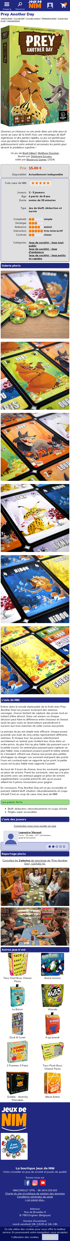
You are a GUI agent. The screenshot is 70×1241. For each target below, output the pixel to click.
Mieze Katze (52, 1096)
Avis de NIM (19, 18)
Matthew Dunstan (48, 153)
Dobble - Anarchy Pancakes (17, 1098)
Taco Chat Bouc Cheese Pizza (17, 979)
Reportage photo (49, 18)
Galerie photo (6, 18)
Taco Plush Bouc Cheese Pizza (52, 1067)
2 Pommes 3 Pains (17, 1065)
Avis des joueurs (33, 18)
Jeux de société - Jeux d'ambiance (43, 250)
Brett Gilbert (30, 153)
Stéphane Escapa (41, 156)
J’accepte (50, 1237)
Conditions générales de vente (35, 1196)
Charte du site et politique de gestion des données (35, 1193)
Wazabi (52, 1009)
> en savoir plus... (35, 1200)
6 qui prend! (52, 1037)
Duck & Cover (17, 1037)
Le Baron (17, 1009)
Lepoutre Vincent (30, 832)
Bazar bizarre (53, 978)
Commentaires (13, 21)
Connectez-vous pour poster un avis (35, 826)
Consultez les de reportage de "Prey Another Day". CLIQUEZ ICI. (35, 862)
